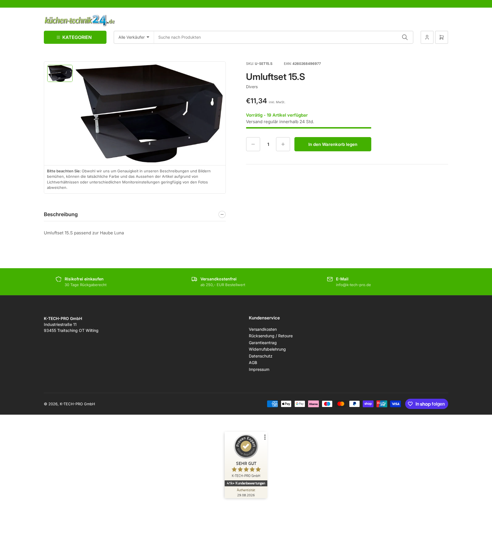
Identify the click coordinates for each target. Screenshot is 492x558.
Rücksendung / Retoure (271, 335)
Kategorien (77, 37)
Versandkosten (263, 329)
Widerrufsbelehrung (267, 349)
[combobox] (283, 37)
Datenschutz (260, 356)
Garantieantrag (263, 342)
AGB (253, 362)
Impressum (259, 369)
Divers (252, 86)
